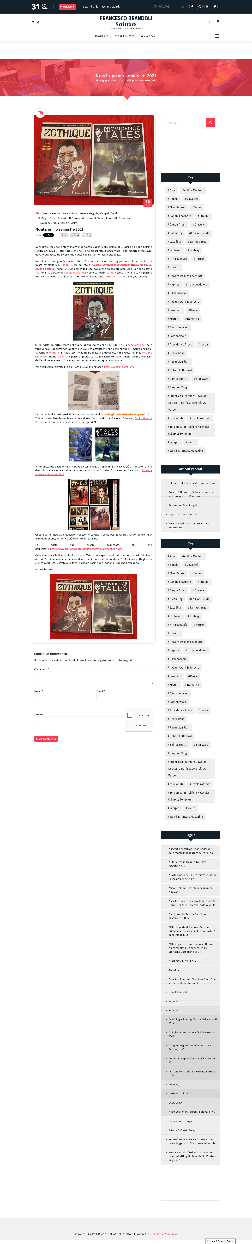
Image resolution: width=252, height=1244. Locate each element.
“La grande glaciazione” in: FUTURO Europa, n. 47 (190, 1047)
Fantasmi (175, 250)
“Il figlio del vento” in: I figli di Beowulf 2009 (191, 1034)
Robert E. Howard (181, 370)
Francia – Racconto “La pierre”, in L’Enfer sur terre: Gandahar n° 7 (193, 981)
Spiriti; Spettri (178, 378)
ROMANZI (174, 1084)
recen (204, 344)
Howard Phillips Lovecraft (102, 218)
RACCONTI (174, 1010)
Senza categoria (88, 213)
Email (100, 691)
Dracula (62, 218)
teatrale (54, 352)
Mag (148, 203)
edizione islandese (77, 272)
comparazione (136, 345)
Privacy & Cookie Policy (182, 1130)
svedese (63, 356)
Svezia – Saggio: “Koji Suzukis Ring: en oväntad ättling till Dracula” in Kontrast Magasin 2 (193, 1156)
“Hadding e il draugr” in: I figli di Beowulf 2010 (193, 1021)
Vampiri (104, 213)
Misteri (174, 318)
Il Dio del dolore (178, 1093)
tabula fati (176, 418)
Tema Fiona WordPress (163, 1234)
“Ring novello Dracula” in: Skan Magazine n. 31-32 (187, 916)
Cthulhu (204, 216)
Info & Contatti (124, 36)
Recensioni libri (179, 361)
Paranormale (178, 336)
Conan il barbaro (180, 216)
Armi (173, 190)
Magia (194, 310)
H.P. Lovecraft (77, 218)
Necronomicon (179, 327)
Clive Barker (177, 207)
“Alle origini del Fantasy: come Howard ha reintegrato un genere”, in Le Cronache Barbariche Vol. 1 (191, 948)
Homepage (102, 80)
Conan (198, 207)
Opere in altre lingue (181, 1121)
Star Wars (202, 378)
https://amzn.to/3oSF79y (119, 366)
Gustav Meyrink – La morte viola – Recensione (189, 525)
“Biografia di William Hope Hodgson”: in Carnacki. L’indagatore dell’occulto (191, 850)
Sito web (39, 714)
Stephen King (178, 387)
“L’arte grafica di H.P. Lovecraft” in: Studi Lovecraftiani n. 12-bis (192, 877)
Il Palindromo (178, 293)
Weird (113, 213)
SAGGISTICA (175, 1102)
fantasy (194, 250)
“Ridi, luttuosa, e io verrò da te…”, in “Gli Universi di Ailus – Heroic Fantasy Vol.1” (192, 903)
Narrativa (55, 213)
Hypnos (174, 284)
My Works (148, 36)
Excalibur (175, 241)
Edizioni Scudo (200, 233)
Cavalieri (192, 199)
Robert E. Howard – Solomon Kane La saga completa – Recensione (191, 494)
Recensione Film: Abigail (183, 505)
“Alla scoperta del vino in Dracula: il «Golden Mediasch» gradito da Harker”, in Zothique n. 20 (192, 931)
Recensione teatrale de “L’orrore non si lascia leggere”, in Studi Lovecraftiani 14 (192, 1141)
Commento (41, 669)
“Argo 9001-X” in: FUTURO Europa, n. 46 (192, 1111)
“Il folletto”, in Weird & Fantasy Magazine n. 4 (187, 863)
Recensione (177, 353)
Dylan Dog (176, 233)
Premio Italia (70, 213)
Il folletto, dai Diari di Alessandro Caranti (193, 483)
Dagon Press (48, 218)
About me (101, 36)
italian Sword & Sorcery (184, 301)
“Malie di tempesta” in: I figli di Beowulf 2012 (192, 1060)
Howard (174, 267)
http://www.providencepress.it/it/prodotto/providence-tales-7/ (88, 548)
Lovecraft (176, 310)
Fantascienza (198, 241)
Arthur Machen (193, 190)
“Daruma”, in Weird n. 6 (182, 960)
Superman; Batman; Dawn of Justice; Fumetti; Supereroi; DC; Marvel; (187, 402)
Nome (38, 691)
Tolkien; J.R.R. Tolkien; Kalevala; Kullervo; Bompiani (188, 430)
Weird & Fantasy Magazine (186, 450)
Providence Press (49, 222)
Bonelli (174, 199)
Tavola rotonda (200, 418)
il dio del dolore (197, 284)
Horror (116, 80)
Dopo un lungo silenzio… (184, 514)
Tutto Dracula (113, 276)
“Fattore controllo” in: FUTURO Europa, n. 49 (192, 1073)
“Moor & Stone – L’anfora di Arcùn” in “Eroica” (191, 890)
